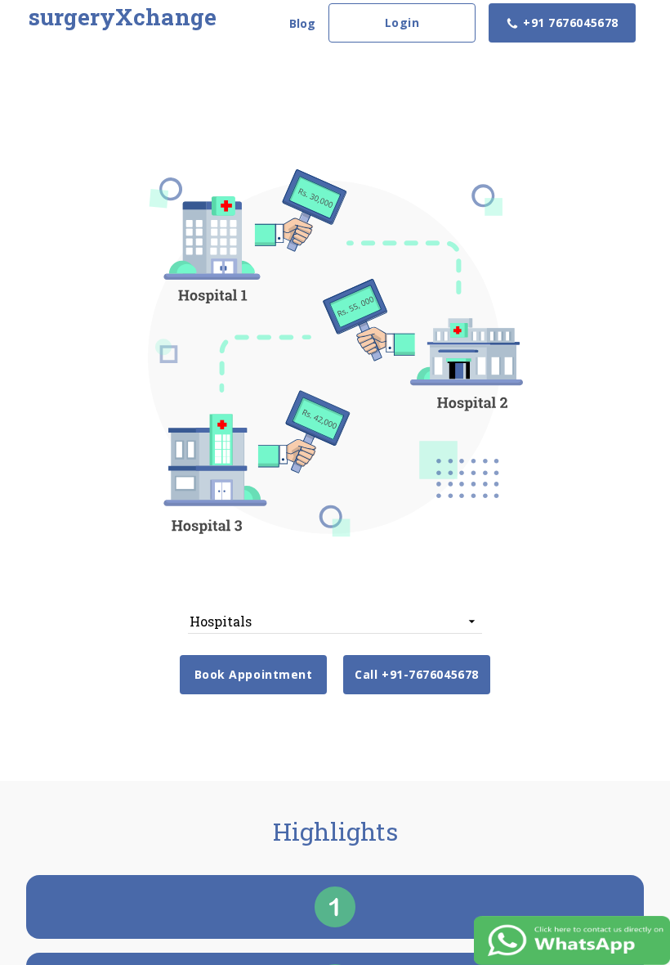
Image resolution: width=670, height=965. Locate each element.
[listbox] (335, 621)
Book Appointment (253, 674)
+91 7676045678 (568, 22)
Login (402, 22)
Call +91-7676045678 (417, 674)
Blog (302, 23)
